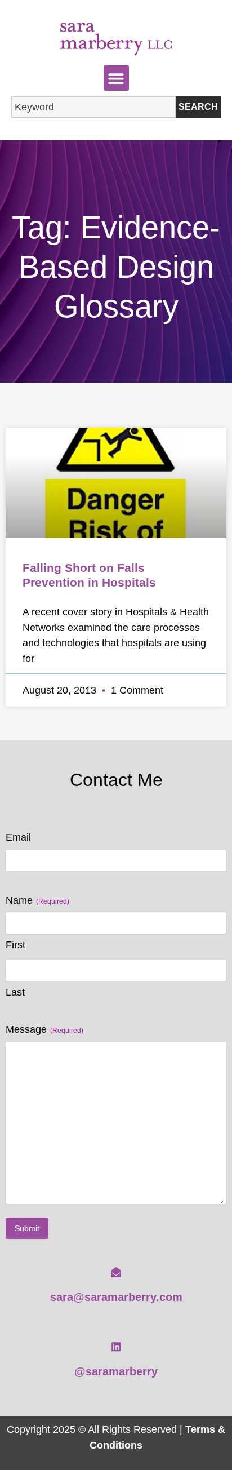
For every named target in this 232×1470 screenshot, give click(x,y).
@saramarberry (116, 1371)
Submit (27, 1228)
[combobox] (93, 107)
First (15, 945)
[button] (116, 78)
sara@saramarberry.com (116, 1297)
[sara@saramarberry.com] (116, 1272)
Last (15, 992)
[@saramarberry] (116, 1347)
